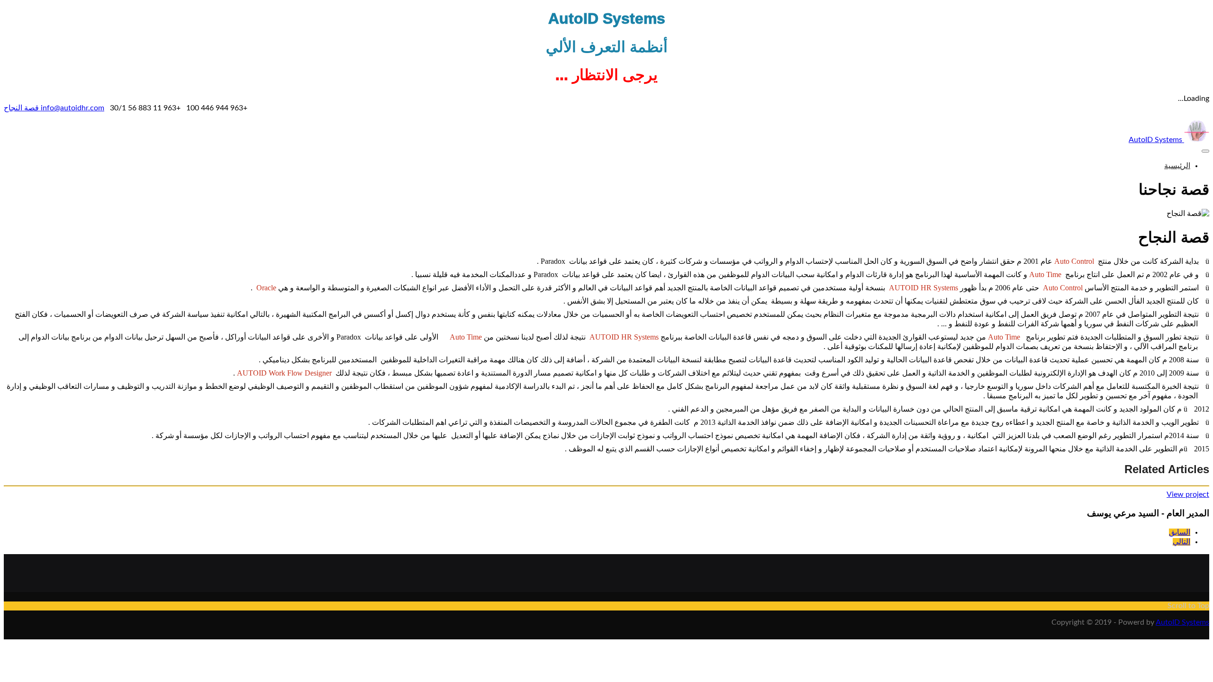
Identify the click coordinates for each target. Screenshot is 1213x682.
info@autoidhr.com (71, 108)
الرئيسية (1177, 166)
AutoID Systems (1156, 140)
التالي (1181, 542)
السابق (1179, 532)
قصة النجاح (21, 108)
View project (1188, 494)
